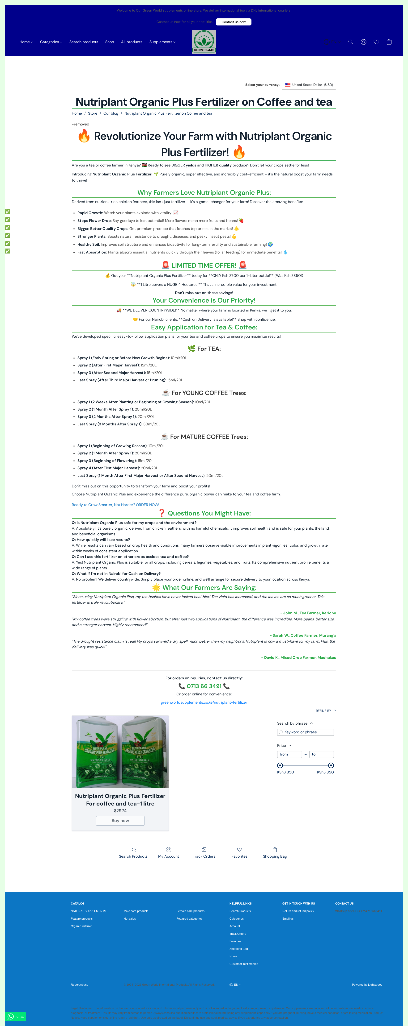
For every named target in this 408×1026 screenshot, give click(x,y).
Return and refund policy (298, 911)
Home (25, 41)
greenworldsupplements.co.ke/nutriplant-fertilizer (204, 702)
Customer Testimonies (244, 964)
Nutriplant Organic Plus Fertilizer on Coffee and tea (168, 113)
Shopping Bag (275, 856)
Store (92, 113)
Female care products (190, 911)
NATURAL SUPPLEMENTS (88, 911)
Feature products (82, 918)
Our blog (110, 113)
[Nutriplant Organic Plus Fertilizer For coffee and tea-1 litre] (120, 752)
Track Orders (204, 856)
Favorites (239, 856)
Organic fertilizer (81, 926)
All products (131, 41)
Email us (287, 918)
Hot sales (130, 918)
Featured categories (189, 918)
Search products (83, 41)
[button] (233, 21)
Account (235, 926)
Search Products (133, 856)
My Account (168, 856)
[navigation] (332, 42)
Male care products (136, 911)
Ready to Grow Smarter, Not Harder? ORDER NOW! (115, 504)
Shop (109, 41)
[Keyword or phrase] (280, 732)
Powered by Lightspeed (367, 984)
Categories (50, 41)
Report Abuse (79, 984)
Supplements (161, 41)
